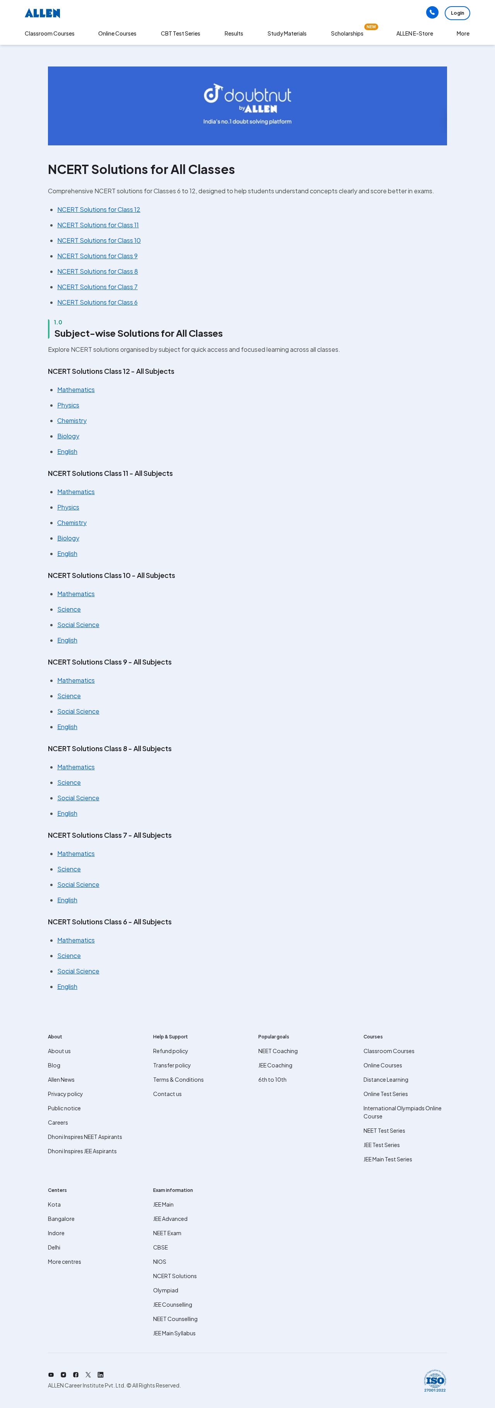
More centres (64, 1261)
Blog (54, 1065)
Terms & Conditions (178, 1079)
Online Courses (383, 1065)
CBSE (160, 1247)
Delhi (54, 1247)
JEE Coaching (275, 1065)
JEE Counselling (172, 1304)
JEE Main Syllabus (174, 1333)
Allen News (61, 1079)
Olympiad (165, 1290)
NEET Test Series (384, 1130)
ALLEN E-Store (414, 33)
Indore (56, 1232)
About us (59, 1050)
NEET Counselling (175, 1318)
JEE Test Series (382, 1144)
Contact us (167, 1093)
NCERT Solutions (175, 1275)
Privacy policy (65, 1093)
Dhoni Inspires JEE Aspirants (82, 1150)
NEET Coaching (278, 1050)
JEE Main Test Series (388, 1159)
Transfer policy (172, 1065)
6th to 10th (272, 1079)
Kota (54, 1204)
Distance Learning (386, 1079)
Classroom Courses (50, 33)
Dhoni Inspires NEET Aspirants (85, 1136)
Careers (58, 1122)
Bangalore (61, 1218)
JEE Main (163, 1204)
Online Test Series (386, 1093)
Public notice (64, 1108)
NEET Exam (167, 1232)
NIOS (159, 1261)
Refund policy (170, 1050)
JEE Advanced (170, 1218)
